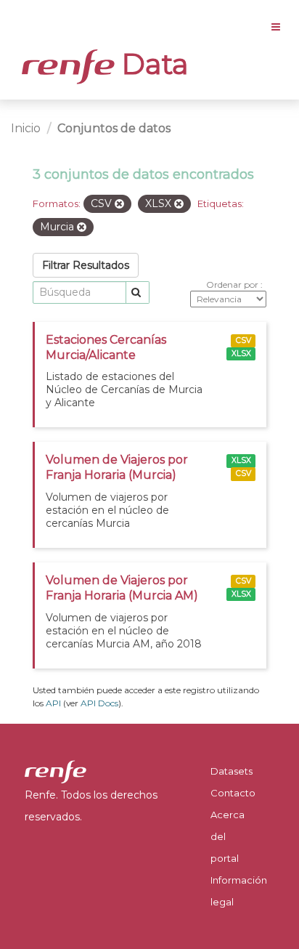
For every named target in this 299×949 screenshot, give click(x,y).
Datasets (231, 771)
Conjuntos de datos (114, 128)
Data (152, 64)
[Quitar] (119, 204)
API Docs (99, 703)
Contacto (232, 793)
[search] (138, 292)
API (53, 703)
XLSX (241, 353)
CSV (243, 340)
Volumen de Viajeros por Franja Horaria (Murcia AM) (122, 587)
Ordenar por (233, 284)
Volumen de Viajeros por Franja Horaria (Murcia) (117, 467)
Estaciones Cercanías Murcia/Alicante (106, 347)
